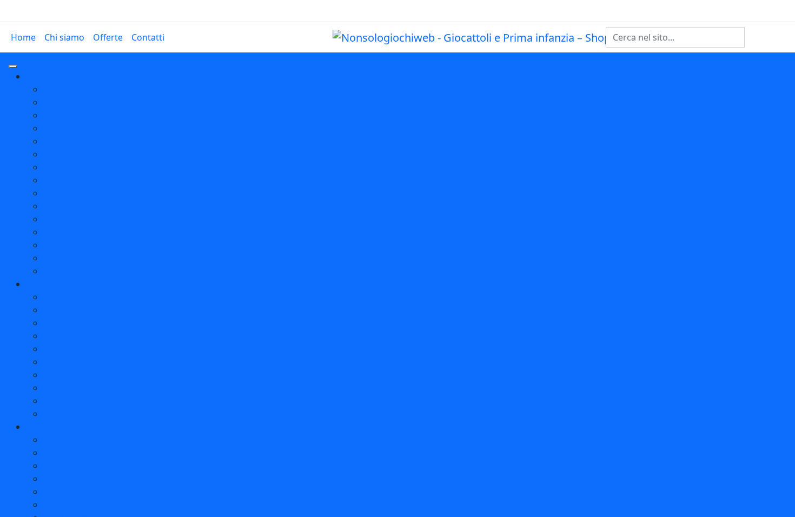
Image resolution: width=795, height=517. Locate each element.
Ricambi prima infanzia (90, 414)
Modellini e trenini (80, 115)
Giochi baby (67, 180)
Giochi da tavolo (76, 141)
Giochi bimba (70, 232)
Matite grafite (71, 479)
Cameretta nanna (79, 310)
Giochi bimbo (70, 102)
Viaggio (58, 375)
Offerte (108, 37)
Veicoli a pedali (73, 167)
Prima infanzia (55, 284)
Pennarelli (63, 453)
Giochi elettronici (78, 245)
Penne (56, 440)
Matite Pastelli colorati (89, 466)
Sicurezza (62, 362)
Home (23, 37)
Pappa (56, 323)
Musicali (60, 154)
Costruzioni (66, 89)
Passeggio (64, 336)
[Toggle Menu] (13, 66)
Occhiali (59, 401)
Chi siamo (64, 37)
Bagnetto (62, 297)
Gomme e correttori (84, 492)
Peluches (61, 206)
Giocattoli (45, 76)
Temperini (63, 505)
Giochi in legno (73, 271)
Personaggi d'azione (85, 258)
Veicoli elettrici (73, 219)
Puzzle (56, 128)
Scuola (39, 427)
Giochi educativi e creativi (95, 193)
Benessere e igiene (81, 388)
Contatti (147, 37)
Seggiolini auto (73, 349)
